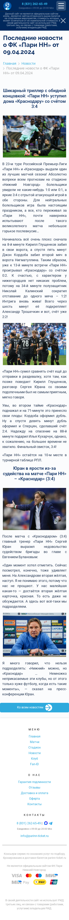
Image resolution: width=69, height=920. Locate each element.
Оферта (34, 798)
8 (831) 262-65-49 (34, 4)
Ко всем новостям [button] (30, 707)
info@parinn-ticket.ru (35, 836)
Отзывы (34, 787)
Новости (35, 753)
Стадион (34, 747)
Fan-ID (34, 764)
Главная (34, 736)
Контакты (34, 804)
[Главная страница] (7, 6)
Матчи (34, 742)
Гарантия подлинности (34, 782)
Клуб (34, 758)
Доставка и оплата (34, 793)
